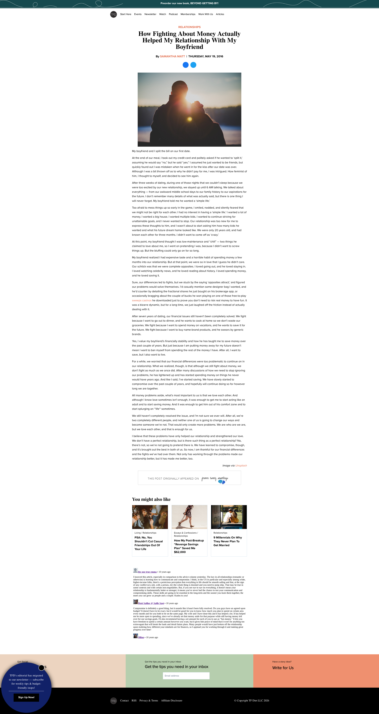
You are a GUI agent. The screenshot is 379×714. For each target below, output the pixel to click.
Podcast (173, 14)
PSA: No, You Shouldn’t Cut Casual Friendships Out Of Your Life (149, 543)
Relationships (189, 27)
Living (138, 532)
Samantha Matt (172, 56)
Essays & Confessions (185, 532)
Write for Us (283, 667)
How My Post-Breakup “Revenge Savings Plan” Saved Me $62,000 (189, 546)
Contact (124, 700)
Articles (220, 14)
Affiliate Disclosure (171, 700)
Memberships (188, 14)
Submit (214, 675)
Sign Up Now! (26, 697)
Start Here (125, 14)
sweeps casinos (142, 300)
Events (138, 14)
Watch (162, 14)
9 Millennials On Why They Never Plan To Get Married (227, 541)
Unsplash (241, 465)
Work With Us (205, 14)
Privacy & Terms (148, 700)
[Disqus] (189, 604)
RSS (134, 700)
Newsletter (150, 14)
